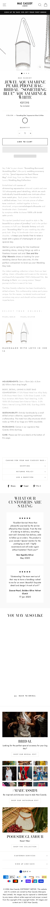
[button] (25, 150)
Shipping (25, 466)
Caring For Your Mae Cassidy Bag (25, 460)
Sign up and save (25, 864)
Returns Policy (25, 472)
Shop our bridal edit (25, 754)
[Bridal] (25, 724)
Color (25, 115)
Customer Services (25, 856)
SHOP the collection (25, 847)
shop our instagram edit (25, 800)
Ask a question (25, 477)
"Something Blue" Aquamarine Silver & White (25, 120)
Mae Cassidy (25, 78)
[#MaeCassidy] (25, 773)
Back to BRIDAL (27, 696)
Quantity (25, 128)
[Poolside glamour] (25, 820)
